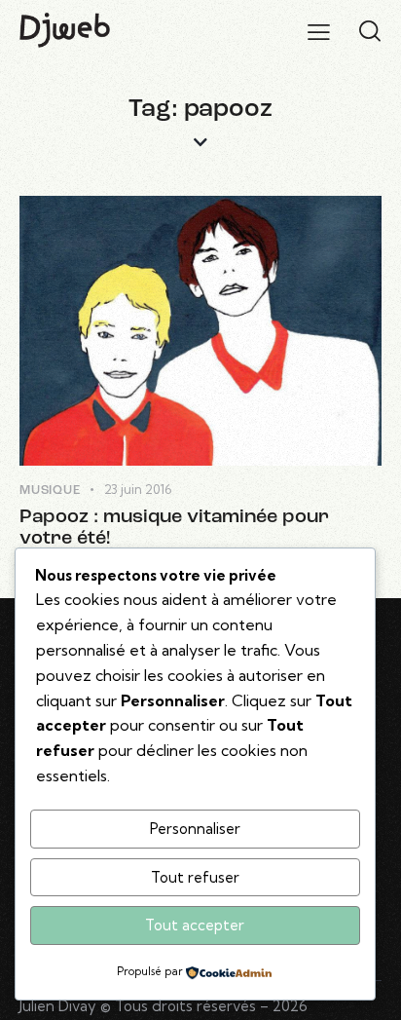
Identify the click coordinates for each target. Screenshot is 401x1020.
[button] (319, 31)
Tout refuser (195, 877)
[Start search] (370, 31)
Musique (50, 490)
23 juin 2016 (137, 489)
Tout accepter (194, 925)
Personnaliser (195, 828)
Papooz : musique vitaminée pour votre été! (174, 528)
